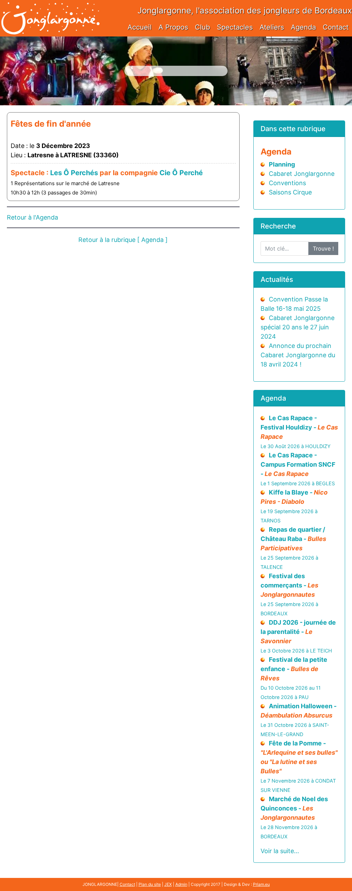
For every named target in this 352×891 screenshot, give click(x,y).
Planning (282, 164)
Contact (336, 27)
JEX (168, 884)
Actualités (277, 279)
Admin (181, 884)
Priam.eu (261, 884)
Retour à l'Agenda (32, 217)
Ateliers (272, 27)
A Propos (173, 27)
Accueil (140, 27)
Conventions (287, 183)
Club (202, 27)
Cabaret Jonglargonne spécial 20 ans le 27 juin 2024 (297, 327)
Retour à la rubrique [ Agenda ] (123, 239)
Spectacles (235, 27)
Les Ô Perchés (74, 173)
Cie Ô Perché (181, 173)
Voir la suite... (280, 851)
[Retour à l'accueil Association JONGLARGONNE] (50, 11)
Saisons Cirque (290, 192)
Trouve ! (323, 248)
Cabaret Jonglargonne (301, 173)
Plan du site (150, 884)
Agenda (303, 27)
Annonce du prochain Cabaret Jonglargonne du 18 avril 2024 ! (298, 355)
